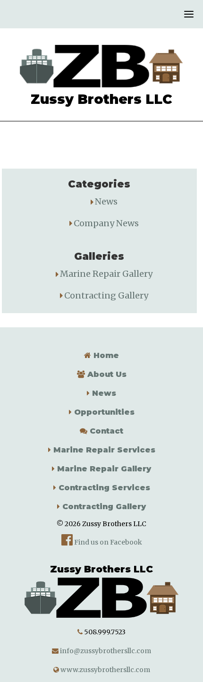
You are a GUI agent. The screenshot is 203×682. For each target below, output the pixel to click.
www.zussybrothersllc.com (104, 669)
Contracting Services (103, 487)
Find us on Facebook (107, 542)
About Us (106, 374)
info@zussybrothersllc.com (105, 651)
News (106, 201)
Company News (106, 223)
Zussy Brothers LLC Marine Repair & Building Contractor (101, 66)
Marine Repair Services (103, 449)
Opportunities (103, 412)
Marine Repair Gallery (106, 273)
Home (105, 355)
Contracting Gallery (106, 295)
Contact (105, 430)
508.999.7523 (105, 632)
